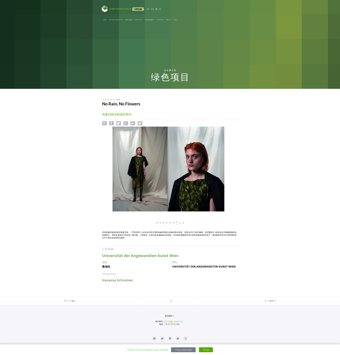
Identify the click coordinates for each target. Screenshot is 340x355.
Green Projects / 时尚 (111, 99)
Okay (206, 350)
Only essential (183, 350)
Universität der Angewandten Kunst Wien (204, 266)
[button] (104, 123)
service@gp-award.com (173, 321)
